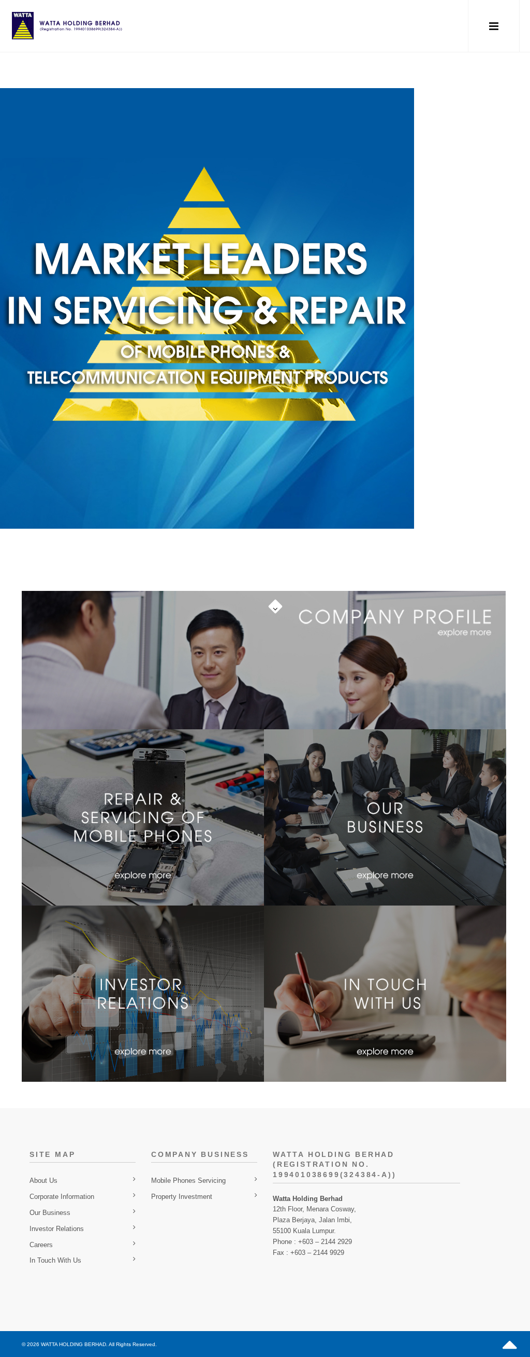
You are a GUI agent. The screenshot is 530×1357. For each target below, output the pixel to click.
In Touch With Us (55, 1260)
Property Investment (181, 1196)
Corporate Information (62, 1196)
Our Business (50, 1213)
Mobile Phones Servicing (188, 1180)
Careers (41, 1245)
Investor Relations (57, 1229)
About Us (43, 1180)
